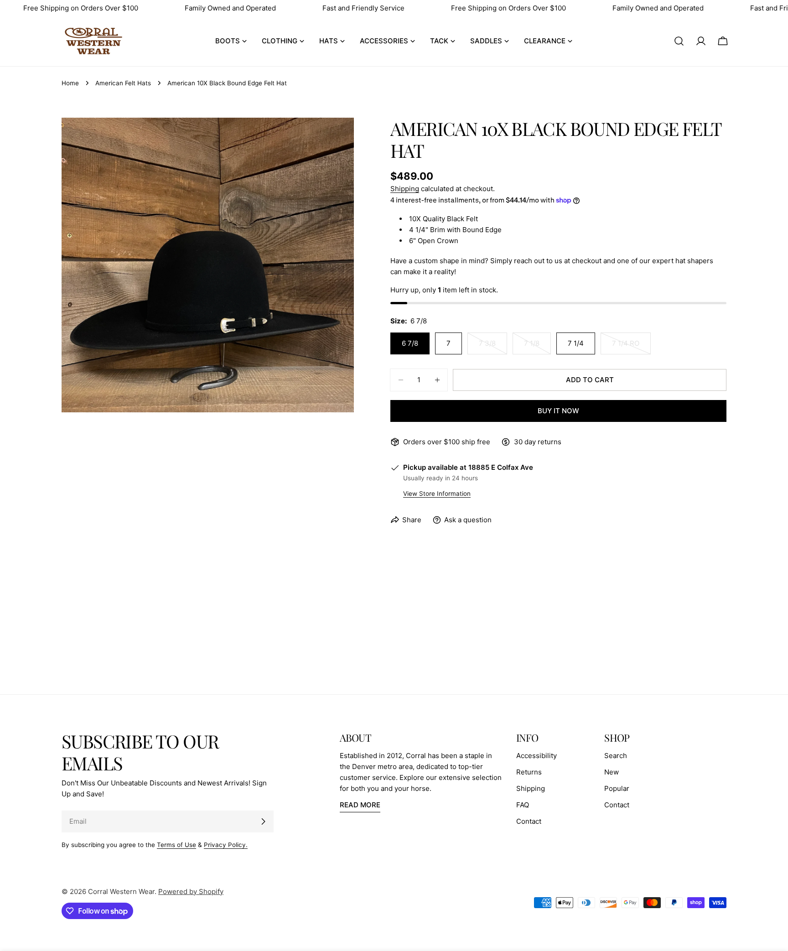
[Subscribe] (263, 821)
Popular (616, 788)
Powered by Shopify (190, 891)
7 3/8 (493, 346)
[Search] (679, 41)
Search (615, 755)
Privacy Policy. (226, 844)
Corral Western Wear (121, 891)
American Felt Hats (123, 83)
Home (70, 83)
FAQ (522, 804)
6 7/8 (410, 343)
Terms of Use (176, 844)
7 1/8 (537, 346)
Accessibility (536, 755)
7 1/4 (576, 343)
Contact (528, 821)
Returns (529, 772)
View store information (437, 493)
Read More (360, 804)
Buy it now (558, 410)
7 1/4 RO (631, 346)
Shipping (404, 188)
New (611, 772)
